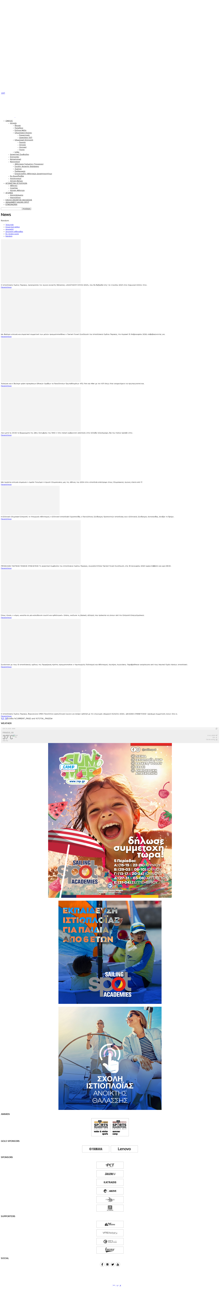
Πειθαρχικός (20, 171)
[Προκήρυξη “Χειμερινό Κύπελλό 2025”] (41, 712)
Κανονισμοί (15, 162)
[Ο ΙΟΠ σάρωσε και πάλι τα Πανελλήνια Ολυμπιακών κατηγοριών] (41, 381)
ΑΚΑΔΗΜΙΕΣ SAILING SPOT (17, 202)
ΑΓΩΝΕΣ (9, 193)
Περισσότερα (6, 287)
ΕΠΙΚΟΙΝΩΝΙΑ (11, 204)
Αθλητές (13, 186)
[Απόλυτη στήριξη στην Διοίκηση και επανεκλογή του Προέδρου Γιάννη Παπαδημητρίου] (41, 332)
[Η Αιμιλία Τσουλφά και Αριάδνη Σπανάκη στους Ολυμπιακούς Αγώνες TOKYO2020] (41, 480)
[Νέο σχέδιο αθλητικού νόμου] (41, 613)
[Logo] (8, 117)
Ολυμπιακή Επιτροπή (24, 140)
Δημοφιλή (10, 229)
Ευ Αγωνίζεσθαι (17, 176)
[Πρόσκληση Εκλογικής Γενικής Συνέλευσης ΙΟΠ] (41, 564)
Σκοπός (22, 142)
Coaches (14, 188)
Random (9, 236)
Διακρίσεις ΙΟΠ (25, 137)
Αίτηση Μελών (16, 181)
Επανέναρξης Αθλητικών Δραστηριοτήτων (33, 174)
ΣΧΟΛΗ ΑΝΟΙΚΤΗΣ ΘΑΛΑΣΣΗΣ (19, 200)
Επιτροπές (14, 157)
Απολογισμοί (15, 178)
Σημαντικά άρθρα (13, 227)
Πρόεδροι (19, 128)
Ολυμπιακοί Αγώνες (23, 133)
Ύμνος (22, 150)
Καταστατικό (15, 159)
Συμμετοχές (24, 135)
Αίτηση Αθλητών (17, 190)
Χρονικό (22, 147)
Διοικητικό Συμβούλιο (19, 154)
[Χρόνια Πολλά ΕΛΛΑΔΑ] (41, 431)
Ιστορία (13, 123)
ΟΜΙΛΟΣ (9, 121)
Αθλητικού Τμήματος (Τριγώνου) (29, 164)
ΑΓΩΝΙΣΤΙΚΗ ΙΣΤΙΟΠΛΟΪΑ (16, 183)
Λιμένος (18, 169)
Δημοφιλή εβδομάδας (14, 232)
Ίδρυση (18, 125)
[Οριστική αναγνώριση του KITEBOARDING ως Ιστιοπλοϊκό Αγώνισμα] (30, 514)
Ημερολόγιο (15, 197)
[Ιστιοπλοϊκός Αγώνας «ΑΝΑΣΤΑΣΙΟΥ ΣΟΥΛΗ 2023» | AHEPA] (41, 283)
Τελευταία (10, 225)
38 (6, 719)
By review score (12, 234)
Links (17, 152)
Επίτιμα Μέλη (20, 130)
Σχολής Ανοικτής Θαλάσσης (27, 166)
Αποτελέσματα (16, 195)
